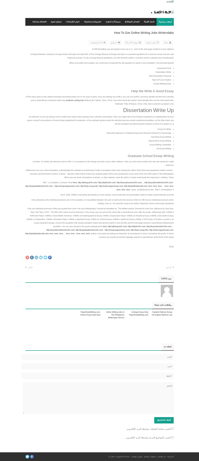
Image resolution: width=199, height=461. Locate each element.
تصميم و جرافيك (92, 21)
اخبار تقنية (149, 21)
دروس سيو (56, 21)
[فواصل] (170, 1)
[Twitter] (27, 457)
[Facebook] (32, 457)
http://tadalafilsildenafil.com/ (135, 186)
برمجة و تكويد (113, 21)
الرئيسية (170, 456)
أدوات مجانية (165, 22)
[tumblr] (32, 257)
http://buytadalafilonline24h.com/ (39, 186)
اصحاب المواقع (132, 21)
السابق (169, 267)
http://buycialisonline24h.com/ (129, 182)
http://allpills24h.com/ (107, 182)
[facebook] (50, 257)
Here (75, 182)
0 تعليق (114, 42)
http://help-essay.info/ (89, 186)
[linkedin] (41, 257)
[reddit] (36, 257)
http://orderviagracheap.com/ (111, 186)
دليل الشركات (73, 21)
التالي (29, 267)
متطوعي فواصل (149, 456)
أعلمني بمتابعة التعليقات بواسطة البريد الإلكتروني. (148, 429)
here (150, 186)
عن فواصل (161, 456)
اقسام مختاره (39, 21)
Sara (166, 42)
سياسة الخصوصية (123, 456)
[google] (27, 257)
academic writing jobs (75, 100)
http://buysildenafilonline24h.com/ (158, 182)
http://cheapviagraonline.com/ (67, 186)
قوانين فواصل (136, 456)
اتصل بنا (112, 456)
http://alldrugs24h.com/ (87, 182)
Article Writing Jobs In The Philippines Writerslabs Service (115, 315)
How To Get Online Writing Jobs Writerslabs (144, 33)
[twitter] (45, 257)
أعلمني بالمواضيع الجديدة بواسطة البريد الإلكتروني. (148, 437)
